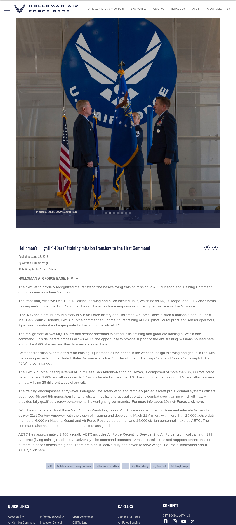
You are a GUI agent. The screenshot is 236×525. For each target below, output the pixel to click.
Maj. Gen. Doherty (140, 466)
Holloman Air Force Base (107, 466)
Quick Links (18, 506)
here (199, 402)
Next (210, 123)
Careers (125, 506)
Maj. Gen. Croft (159, 466)
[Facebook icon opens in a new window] (165, 521)
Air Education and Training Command (74, 466)
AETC (50, 466)
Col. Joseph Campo (179, 466)
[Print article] (207, 247)
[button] (6, 9)
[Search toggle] (229, 9)
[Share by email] (215, 247)
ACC (125, 466)
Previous (26, 123)
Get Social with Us (176, 515)
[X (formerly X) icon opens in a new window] (192, 521)
